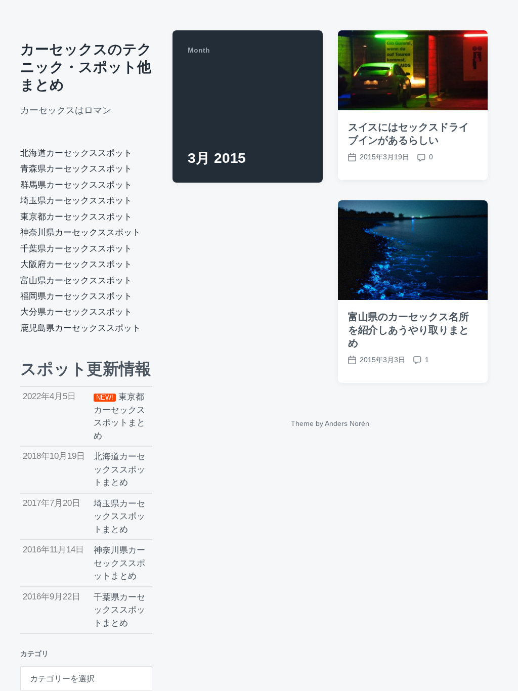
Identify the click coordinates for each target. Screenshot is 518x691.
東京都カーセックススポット (76, 217)
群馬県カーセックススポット (76, 185)
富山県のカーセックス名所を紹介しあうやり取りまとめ (408, 330)
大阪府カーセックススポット (76, 264)
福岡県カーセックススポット (76, 296)
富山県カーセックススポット (76, 280)
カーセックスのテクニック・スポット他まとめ (86, 67)
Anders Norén (347, 423)
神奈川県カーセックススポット (80, 232)
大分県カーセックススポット (76, 312)
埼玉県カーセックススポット (76, 200)
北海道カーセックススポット (76, 153)
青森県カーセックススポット (76, 169)
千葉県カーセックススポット (76, 248)
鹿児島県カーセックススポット (80, 328)
